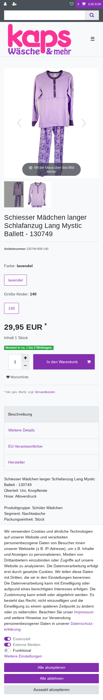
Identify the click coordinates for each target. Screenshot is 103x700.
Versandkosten (45, 392)
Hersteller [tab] (16, 462)
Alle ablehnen (51, 678)
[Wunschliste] (72, 4)
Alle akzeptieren (51, 667)
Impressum (84, 612)
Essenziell (21, 639)
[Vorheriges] (19, 123)
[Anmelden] (6, 4)
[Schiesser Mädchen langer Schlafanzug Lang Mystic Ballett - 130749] (18, 195)
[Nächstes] (83, 123)
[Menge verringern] (25, 365)
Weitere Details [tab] (21, 430)
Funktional (22, 650)
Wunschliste (19, 377)
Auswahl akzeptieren (51, 689)
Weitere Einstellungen (23, 656)
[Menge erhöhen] (25, 358)
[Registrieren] (15, 4)
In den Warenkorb (62, 362)
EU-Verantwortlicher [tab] (25, 446)
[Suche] (92, 15)
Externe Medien (26, 644)
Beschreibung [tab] (20, 414)
